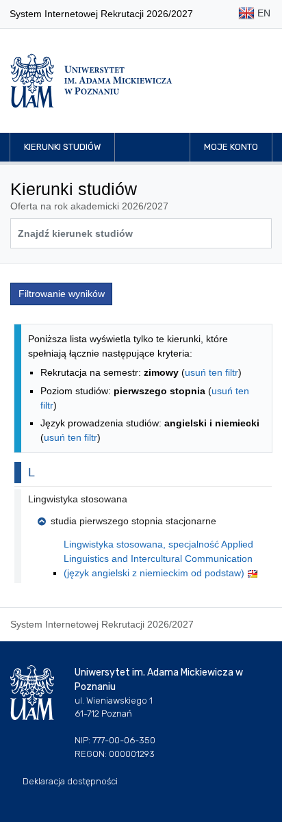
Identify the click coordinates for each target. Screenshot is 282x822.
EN (262, 13)
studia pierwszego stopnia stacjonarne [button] (133, 520)
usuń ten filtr (211, 372)
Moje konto (231, 147)
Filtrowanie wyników (61, 293)
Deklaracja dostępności (70, 781)
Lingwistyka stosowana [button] (77, 498)
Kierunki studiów (62, 147)
